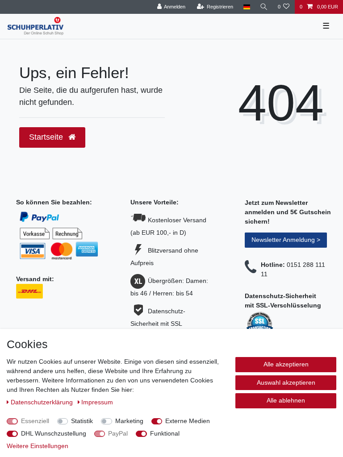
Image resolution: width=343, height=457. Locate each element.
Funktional (165, 433)
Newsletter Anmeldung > (285, 239)
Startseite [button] (47, 137)
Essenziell (35, 420)
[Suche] (264, 7)
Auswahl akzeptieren (286, 382)
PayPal (118, 433)
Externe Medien (187, 420)
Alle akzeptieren (286, 364)
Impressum (97, 402)
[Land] (246, 7)
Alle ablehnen (286, 400)
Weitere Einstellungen (37, 445)
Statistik (82, 420)
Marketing (129, 420)
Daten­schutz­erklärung (43, 402)
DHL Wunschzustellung (53, 433)
